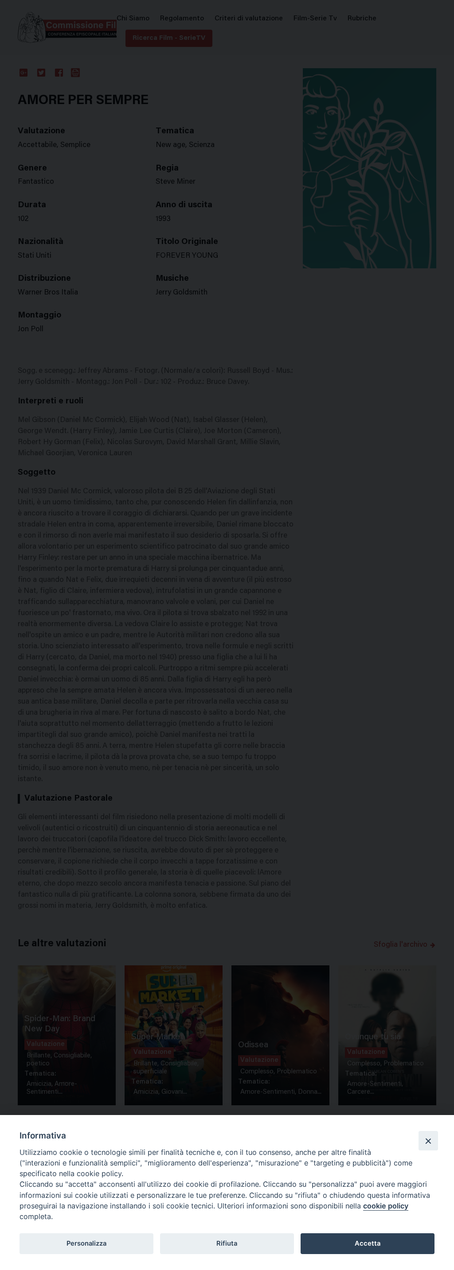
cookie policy (385, 1205)
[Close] (428, 1140)
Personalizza (86, 1243)
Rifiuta (226, 1243)
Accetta (367, 1243)
